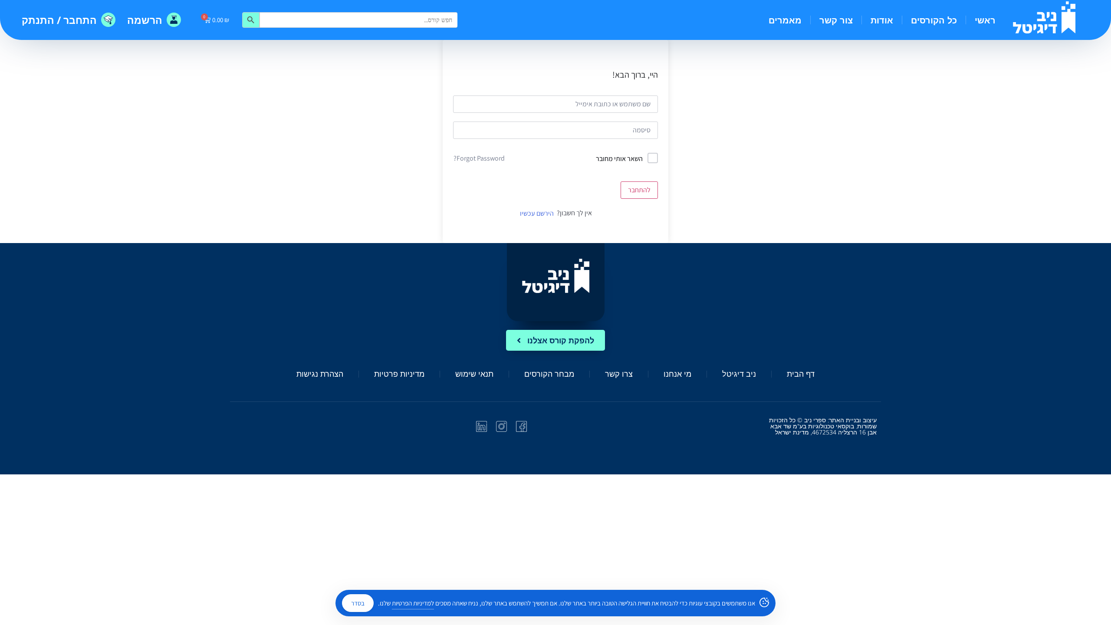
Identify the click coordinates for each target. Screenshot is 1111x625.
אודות (882, 20)
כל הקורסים (934, 20)
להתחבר (639, 189)
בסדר (358, 603)
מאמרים (785, 20)
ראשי (985, 20)
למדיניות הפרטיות (413, 603)
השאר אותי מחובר (619, 158)
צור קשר (836, 20)
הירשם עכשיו (537, 213)
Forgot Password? (479, 158)
